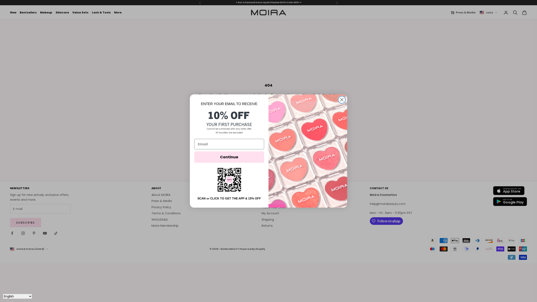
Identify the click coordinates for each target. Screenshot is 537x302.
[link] (229, 179)
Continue (229, 157)
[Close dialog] (341, 99)
